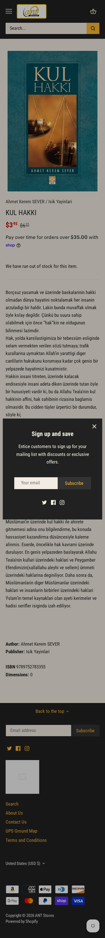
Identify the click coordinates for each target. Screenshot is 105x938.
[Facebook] (53, 502)
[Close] (94, 426)
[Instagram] (62, 502)
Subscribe (74, 483)
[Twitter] (44, 502)
